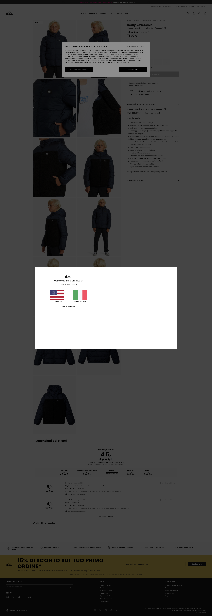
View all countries (68, 307)
